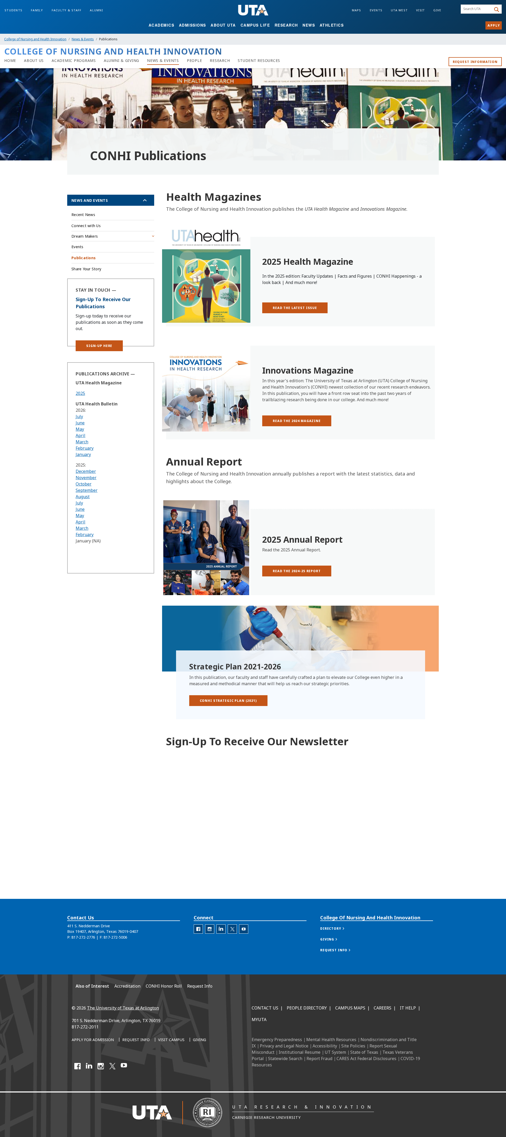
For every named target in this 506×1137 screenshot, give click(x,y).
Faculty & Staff (67, 10)
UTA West (399, 10)
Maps (356, 10)
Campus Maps (350, 1008)
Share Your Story (86, 268)
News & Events (83, 39)
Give (437, 10)
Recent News (83, 214)
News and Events (89, 200)
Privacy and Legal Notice (284, 1046)
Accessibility (325, 1046)
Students (13, 10)
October (83, 484)
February (85, 448)
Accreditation (127, 986)
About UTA (223, 25)
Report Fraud (319, 1058)
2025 (80, 393)
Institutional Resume (299, 1052)
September (87, 490)
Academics (161, 25)
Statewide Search (285, 1058)
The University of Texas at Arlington (123, 1008)
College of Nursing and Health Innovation (35, 39)
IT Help (408, 1008)
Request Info (199, 986)
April (80, 435)
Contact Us (265, 1008)
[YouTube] (124, 1066)
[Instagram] (101, 1066)
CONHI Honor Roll (164, 986)
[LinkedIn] (89, 1066)
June (80, 423)
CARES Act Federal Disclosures (366, 1058)
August (83, 496)
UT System (335, 1052)
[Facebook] (77, 1066)
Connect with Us (86, 225)
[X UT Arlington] (112, 1066)
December (86, 471)
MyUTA (259, 1019)
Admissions (192, 25)
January (83, 454)
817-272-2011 (85, 1027)
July (79, 416)
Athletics (332, 25)
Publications (83, 257)
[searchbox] (477, 9)
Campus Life (255, 25)
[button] (99, 345)
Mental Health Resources (331, 1039)
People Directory (307, 1008)
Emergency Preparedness (277, 1039)
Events (376, 10)
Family (37, 10)
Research (286, 25)
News (309, 25)
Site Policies (353, 1046)
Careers (382, 1008)
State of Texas (364, 1052)
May (80, 429)
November (86, 478)
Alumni (96, 10)
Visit (420, 10)
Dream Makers (84, 236)
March (82, 442)
